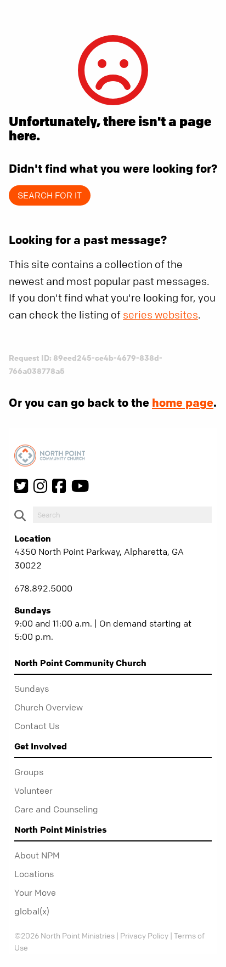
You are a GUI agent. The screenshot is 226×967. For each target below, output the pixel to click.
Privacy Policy (144, 935)
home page (182, 402)
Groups (28, 771)
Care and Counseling (56, 809)
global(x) (31, 911)
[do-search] (122, 515)
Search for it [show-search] (50, 195)
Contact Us (36, 725)
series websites (160, 315)
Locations (34, 873)
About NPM (37, 855)
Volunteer (33, 790)
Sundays (31, 688)
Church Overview (48, 707)
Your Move (35, 892)
